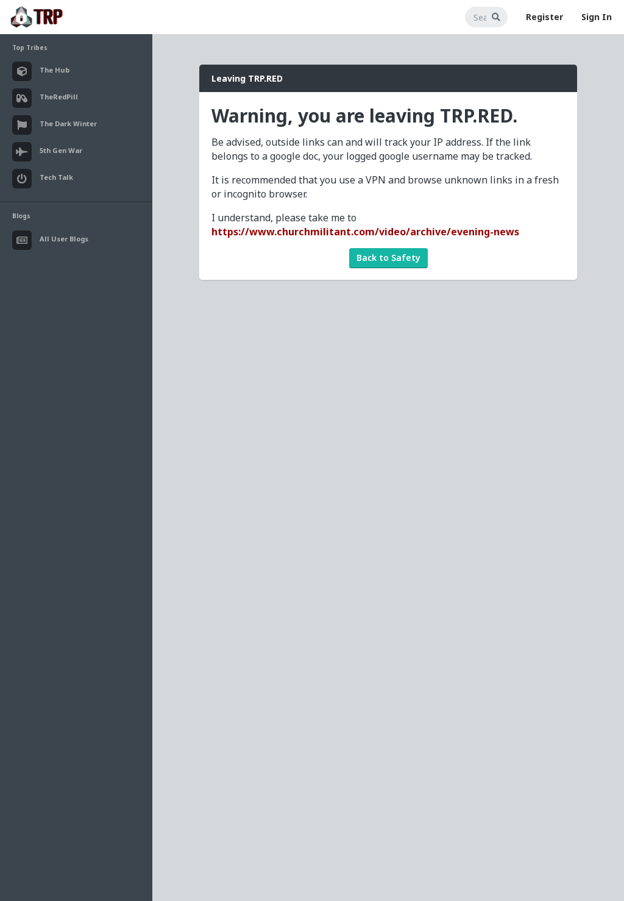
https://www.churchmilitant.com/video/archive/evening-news (365, 231)
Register (544, 17)
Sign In (596, 17)
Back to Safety (388, 257)
